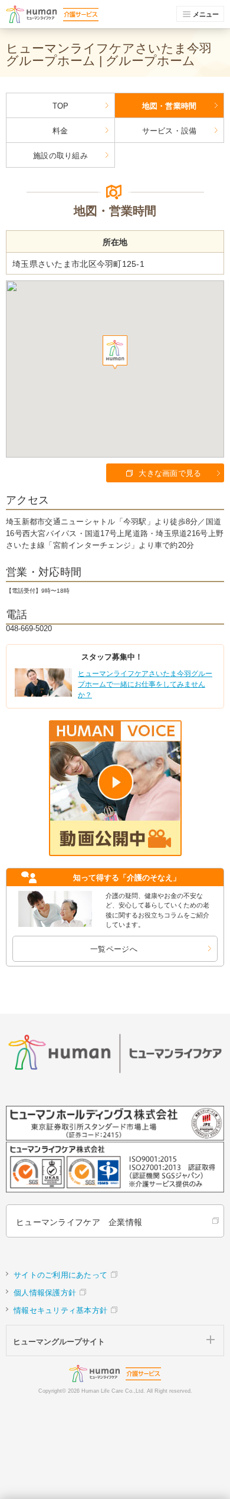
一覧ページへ (113, 949)
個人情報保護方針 (45, 1292)
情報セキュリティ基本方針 (60, 1310)
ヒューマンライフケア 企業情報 (79, 1222)
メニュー (206, 14)
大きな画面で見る (170, 473)
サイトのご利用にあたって (60, 1275)
